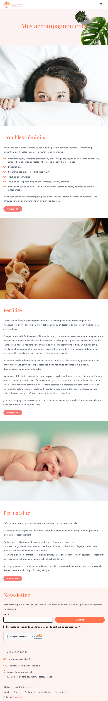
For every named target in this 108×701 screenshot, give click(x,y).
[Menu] (101, 4)
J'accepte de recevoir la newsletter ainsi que (43, 626)
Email (7, 614)
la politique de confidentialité (64, 627)
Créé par (12, 697)
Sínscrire (80, 619)
